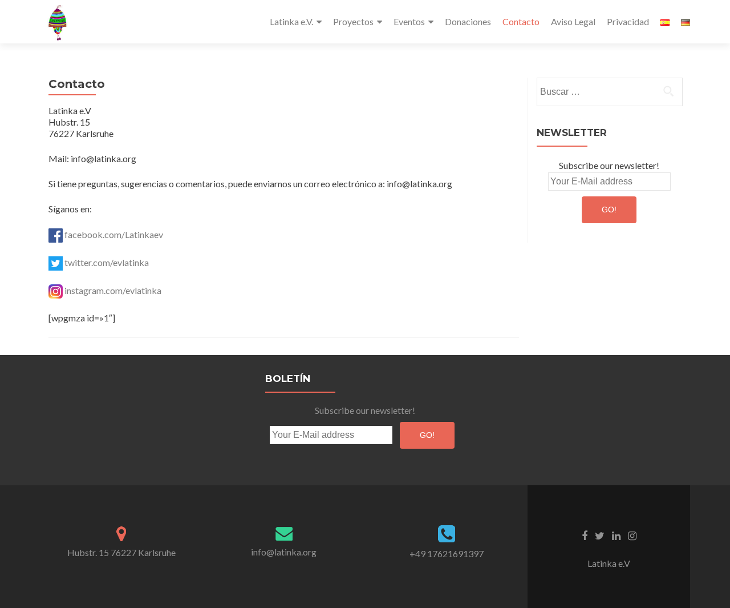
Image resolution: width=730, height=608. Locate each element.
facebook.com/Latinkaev (113, 234)
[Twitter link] (600, 535)
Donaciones (468, 21)
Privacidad (628, 21)
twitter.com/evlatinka (106, 262)
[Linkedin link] (616, 535)
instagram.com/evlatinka (112, 290)
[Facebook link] (584, 535)
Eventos (409, 21)
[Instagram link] (632, 535)
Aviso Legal (573, 21)
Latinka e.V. (291, 21)
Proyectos (353, 21)
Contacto (521, 21)
